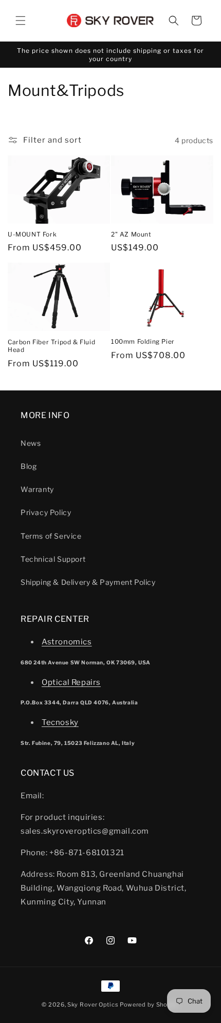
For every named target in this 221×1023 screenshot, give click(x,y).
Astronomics (67, 641)
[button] (20, 20)
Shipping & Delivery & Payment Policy (88, 582)
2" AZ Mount (131, 234)
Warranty (37, 489)
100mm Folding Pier (143, 341)
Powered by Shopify (149, 1004)
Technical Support (53, 559)
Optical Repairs (71, 682)
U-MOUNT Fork (32, 234)
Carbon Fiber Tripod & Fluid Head (51, 346)
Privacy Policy (46, 512)
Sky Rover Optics (92, 1004)
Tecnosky (60, 722)
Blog (28, 466)
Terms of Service (51, 536)
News (31, 443)
